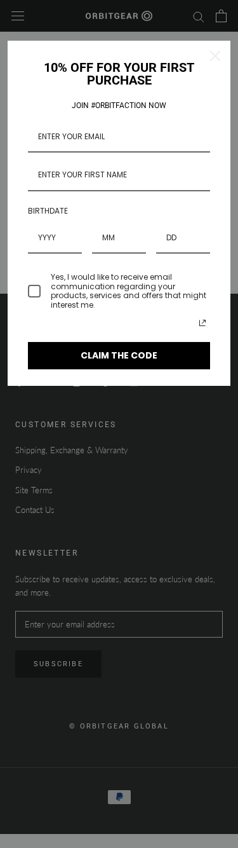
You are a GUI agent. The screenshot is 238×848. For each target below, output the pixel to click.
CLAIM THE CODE (119, 355)
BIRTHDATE (48, 210)
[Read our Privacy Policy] (202, 323)
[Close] (215, 56)
